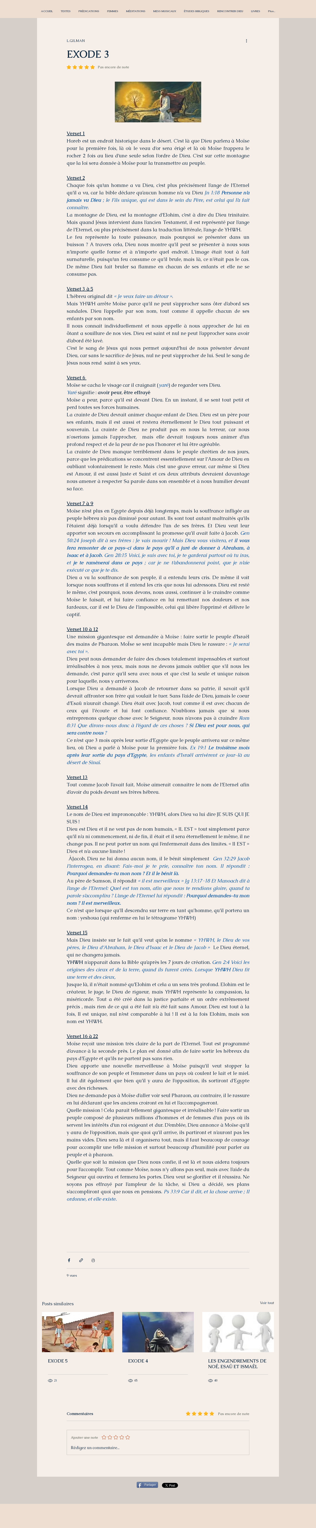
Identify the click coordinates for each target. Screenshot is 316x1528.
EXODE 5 (58, 1361)
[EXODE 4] (158, 1332)
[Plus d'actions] (246, 41)
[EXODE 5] (78, 1332)
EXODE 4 (138, 1361)
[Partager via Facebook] (69, 1260)
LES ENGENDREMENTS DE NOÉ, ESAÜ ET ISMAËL (237, 1363)
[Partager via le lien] (81, 1260)
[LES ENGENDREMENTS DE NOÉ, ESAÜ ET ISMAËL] (238, 1332)
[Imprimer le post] (93, 1260)
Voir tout (267, 1303)
